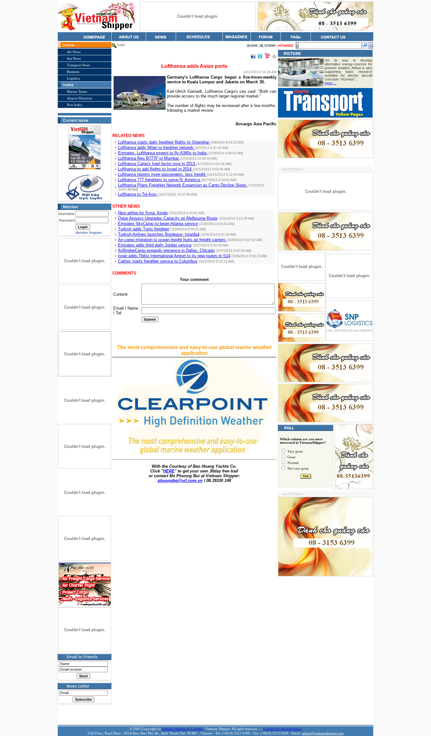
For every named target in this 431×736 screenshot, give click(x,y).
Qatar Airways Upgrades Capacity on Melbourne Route (167, 218)
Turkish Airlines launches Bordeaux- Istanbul (158, 234)
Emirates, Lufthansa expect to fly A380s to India (163, 153)
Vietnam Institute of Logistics (182, 729)
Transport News (78, 65)
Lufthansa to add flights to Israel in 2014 (155, 169)
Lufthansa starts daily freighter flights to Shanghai (164, 142)
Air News (73, 52)
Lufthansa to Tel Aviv (138, 194)
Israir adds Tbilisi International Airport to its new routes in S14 (174, 255)
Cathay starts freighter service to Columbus (158, 261)
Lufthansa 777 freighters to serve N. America (159, 179)
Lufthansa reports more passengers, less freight (162, 174)
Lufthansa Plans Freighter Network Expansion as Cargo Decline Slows (183, 185)
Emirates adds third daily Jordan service (155, 245)
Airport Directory (79, 98)
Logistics (73, 78)
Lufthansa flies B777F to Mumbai (149, 158)
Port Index (74, 105)
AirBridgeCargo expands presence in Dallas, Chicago (166, 250)
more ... (330, 83)
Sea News (74, 58)
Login (121, 44)
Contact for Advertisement (282, 729)
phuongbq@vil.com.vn (180, 480)
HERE (168, 471)
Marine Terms (77, 91)
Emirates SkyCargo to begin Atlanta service (158, 223)
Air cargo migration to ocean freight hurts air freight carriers (172, 239)
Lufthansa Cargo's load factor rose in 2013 (157, 163)
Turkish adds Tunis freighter (143, 229)
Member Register (88, 232)
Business (73, 72)
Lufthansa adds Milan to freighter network (156, 147)
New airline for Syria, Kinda (143, 213)
